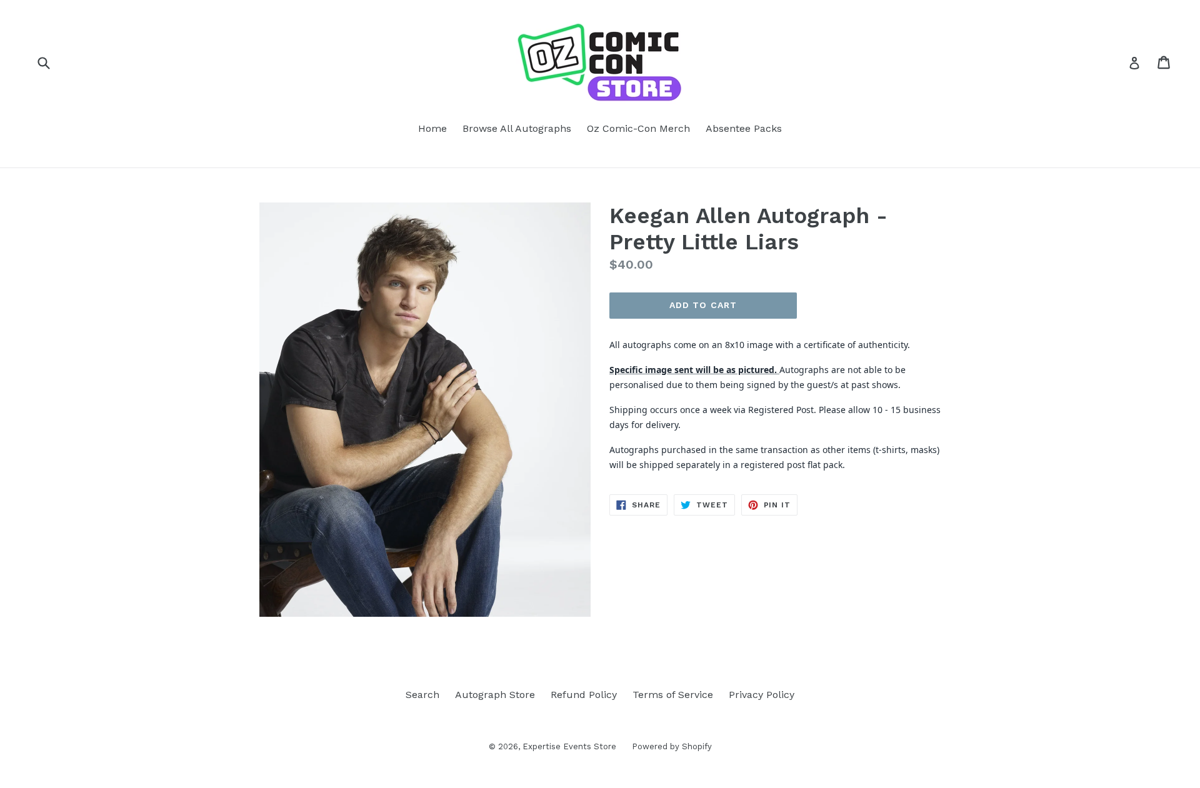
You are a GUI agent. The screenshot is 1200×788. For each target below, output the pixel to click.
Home (432, 128)
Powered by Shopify (672, 746)
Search (422, 695)
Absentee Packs (744, 128)
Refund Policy (584, 695)
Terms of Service (672, 695)
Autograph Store (495, 695)
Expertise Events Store (569, 746)
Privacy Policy (761, 695)
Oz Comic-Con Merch (638, 128)
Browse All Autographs (516, 128)
